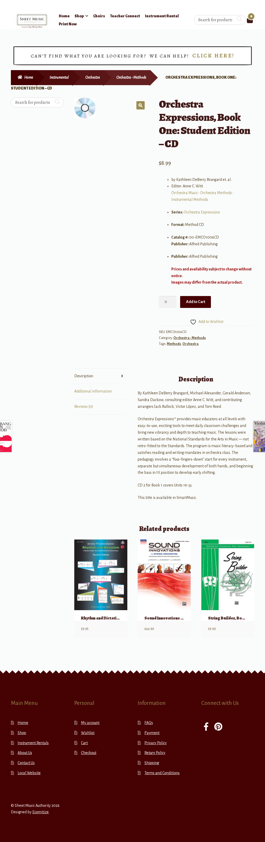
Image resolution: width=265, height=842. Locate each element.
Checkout (88, 753)
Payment (151, 733)
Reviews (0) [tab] (83, 406)
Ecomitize (40, 812)
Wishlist (87, 733)
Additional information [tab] (93, 391)
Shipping (151, 763)
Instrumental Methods (189, 199)
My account (90, 723)
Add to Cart (195, 302)
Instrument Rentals (33, 743)
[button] (140, 105)
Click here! (213, 56)
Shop (79, 16)
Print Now (68, 24)
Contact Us (26, 763)
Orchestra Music (184, 193)
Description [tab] (83, 376)
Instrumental (59, 77)
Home (64, 16)
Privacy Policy (155, 743)
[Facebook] (206, 727)
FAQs (148, 723)
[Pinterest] (218, 727)
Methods (174, 344)
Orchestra (92, 77)
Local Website (29, 773)
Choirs (99, 16)
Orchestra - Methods (131, 77)
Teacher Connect (125, 16)
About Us (25, 753)
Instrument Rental (162, 16)
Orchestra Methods (216, 193)
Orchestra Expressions (202, 212)
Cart (84, 743)
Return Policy (154, 753)
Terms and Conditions (162, 773)
